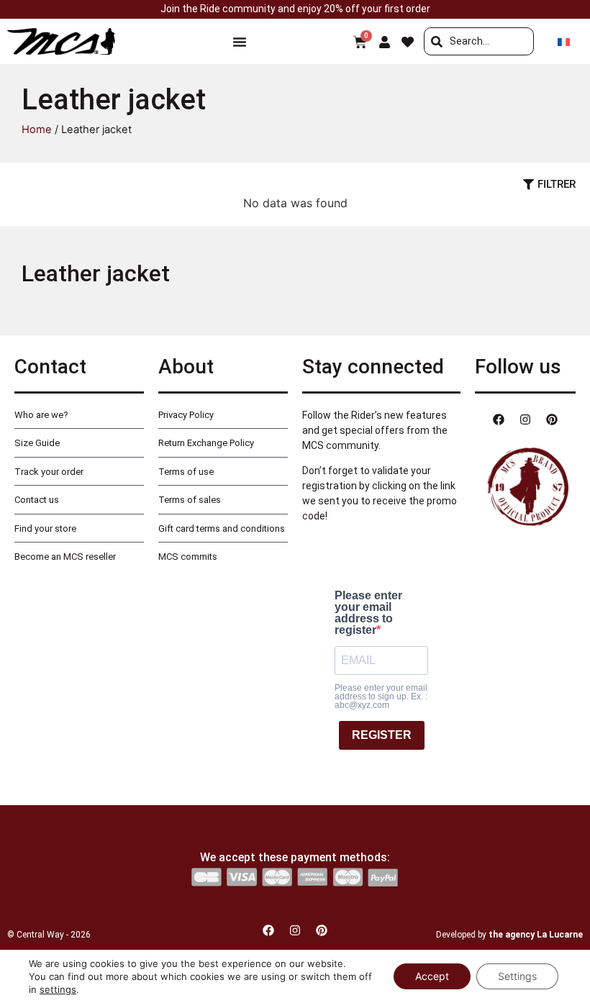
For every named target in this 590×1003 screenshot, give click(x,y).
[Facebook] (498, 419)
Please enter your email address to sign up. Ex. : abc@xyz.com (381, 696)
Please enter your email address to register (368, 613)
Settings (517, 976)
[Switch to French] (563, 41)
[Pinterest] (551, 419)
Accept (432, 976)
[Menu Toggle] (239, 42)
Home (37, 129)
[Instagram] (525, 419)
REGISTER (382, 735)
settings (58, 989)
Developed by (509, 935)
